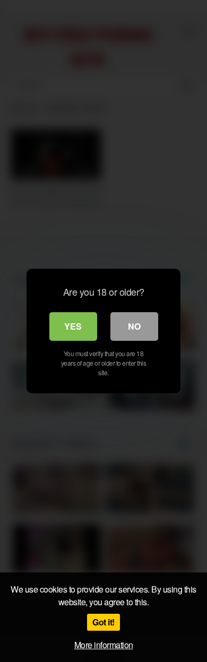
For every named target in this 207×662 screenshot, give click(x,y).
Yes (73, 326)
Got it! (103, 622)
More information (103, 645)
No (134, 326)
